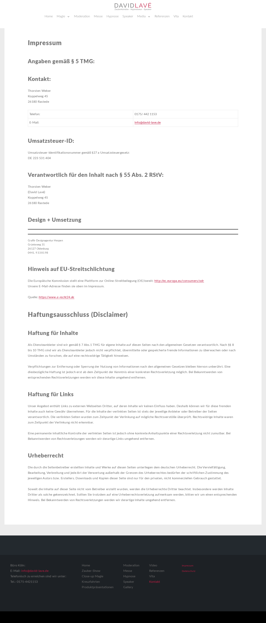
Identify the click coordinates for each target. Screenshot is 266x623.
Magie (61, 16)
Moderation (82, 16)
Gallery (128, 587)
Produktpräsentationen (98, 587)
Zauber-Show (91, 570)
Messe (98, 16)
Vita (176, 16)
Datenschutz (188, 571)
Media (141, 16)
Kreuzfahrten (91, 581)
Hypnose (113, 16)
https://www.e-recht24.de (56, 297)
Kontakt (188, 16)
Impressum (188, 565)
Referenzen (162, 16)
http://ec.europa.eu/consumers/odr (179, 280)
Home (49, 16)
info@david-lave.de (148, 122)
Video (153, 565)
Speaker (127, 16)
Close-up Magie (92, 576)
